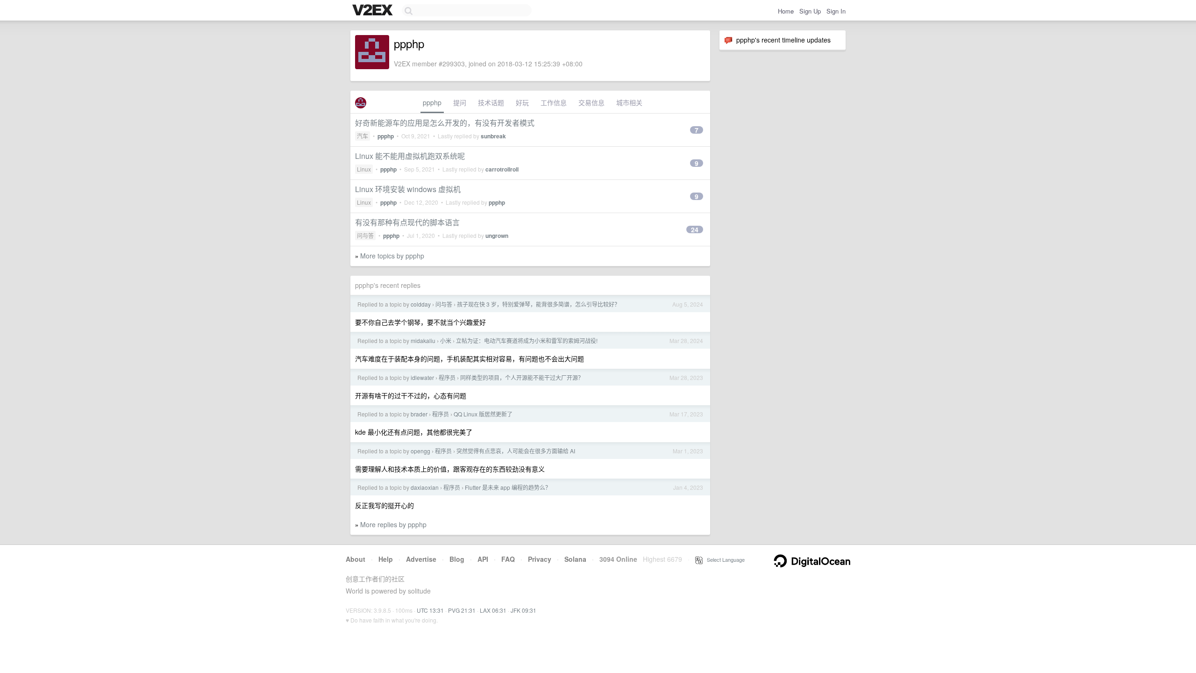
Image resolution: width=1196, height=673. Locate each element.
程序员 (447, 377)
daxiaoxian (425, 487)
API (482, 559)
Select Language (724, 559)
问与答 (365, 235)
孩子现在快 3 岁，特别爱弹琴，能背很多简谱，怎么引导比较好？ (538, 304)
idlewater (422, 377)
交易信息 (591, 102)
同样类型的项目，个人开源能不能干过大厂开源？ (522, 377)
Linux (364, 169)
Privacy (539, 559)
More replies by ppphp (393, 524)
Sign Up (810, 11)
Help (385, 559)
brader (419, 414)
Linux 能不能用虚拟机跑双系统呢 (410, 155)
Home (786, 11)
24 (694, 229)
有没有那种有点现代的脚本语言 (407, 222)
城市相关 (629, 102)
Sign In (836, 11)
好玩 (522, 102)
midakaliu (423, 340)
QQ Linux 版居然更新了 (483, 414)
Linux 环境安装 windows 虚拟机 (408, 189)
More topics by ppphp (392, 255)
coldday (421, 304)
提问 (459, 102)
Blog (456, 559)
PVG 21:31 (462, 610)
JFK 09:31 (523, 610)
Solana (575, 559)
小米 (445, 340)
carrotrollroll (502, 169)
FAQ (508, 559)
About (355, 559)
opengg (420, 451)
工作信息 (554, 102)
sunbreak (493, 136)
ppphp (432, 102)
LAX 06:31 (493, 610)
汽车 (362, 136)
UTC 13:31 (430, 610)
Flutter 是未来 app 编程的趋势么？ (508, 487)
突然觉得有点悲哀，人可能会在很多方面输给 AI (515, 451)
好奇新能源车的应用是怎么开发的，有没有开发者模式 (444, 122)
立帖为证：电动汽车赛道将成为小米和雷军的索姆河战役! (527, 340)
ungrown (496, 235)
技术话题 (491, 102)
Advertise (421, 559)
